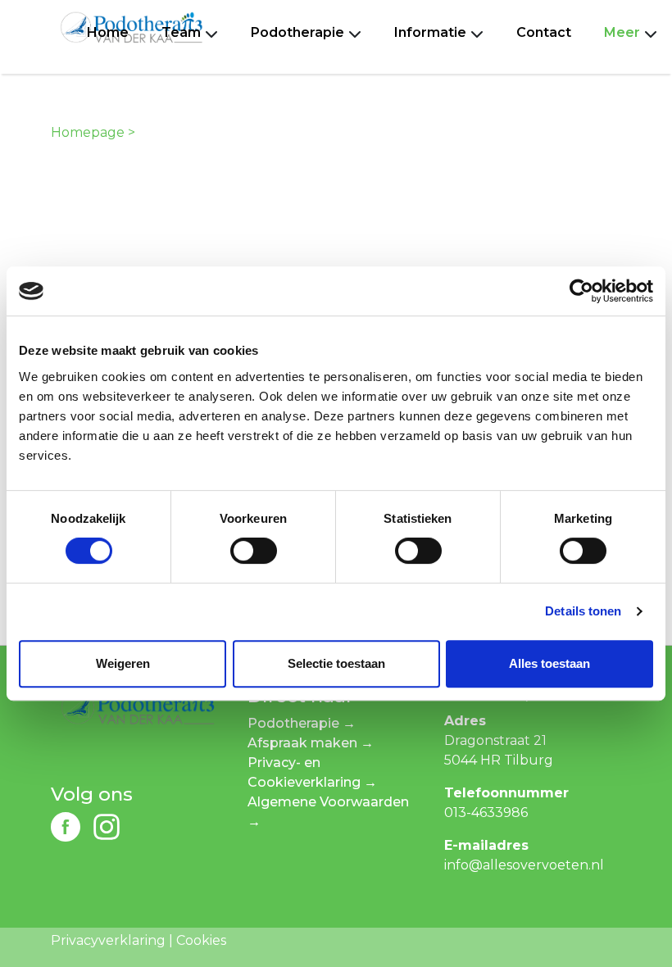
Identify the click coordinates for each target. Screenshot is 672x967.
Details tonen (583, 611)
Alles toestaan (549, 663)
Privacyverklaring (108, 940)
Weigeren (123, 663)
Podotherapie (297, 32)
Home (108, 32)
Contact (543, 32)
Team (181, 32)
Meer (622, 32)
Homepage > (93, 132)
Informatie (430, 32)
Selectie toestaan (336, 663)
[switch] (253, 551)
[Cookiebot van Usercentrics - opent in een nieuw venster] (581, 291)
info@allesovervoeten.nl (524, 865)
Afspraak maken (302, 743)
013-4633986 (486, 812)
